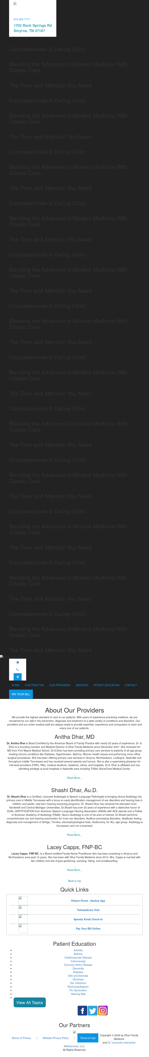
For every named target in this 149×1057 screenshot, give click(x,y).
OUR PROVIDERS (59, 685)
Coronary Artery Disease (78, 965)
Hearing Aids (78, 994)
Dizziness (78, 979)
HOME (15, 685)
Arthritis (78, 950)
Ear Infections (78, 983)
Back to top (74, 881)
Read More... (74, 778)
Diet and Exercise (78, 975)
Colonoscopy (78, 961)
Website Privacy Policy (56, 1038)
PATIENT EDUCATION (106, 685)
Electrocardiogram (78, 986)
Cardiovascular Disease (78, 957)
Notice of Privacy (21, 1038)
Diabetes (78, 972)
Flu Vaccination (78, 990)
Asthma (78, 954)
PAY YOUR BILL (21, 694)
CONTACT (131, 685)
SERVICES (82, 685)
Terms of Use (88, 1038)
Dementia (78, 968)
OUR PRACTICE (34, 685)
